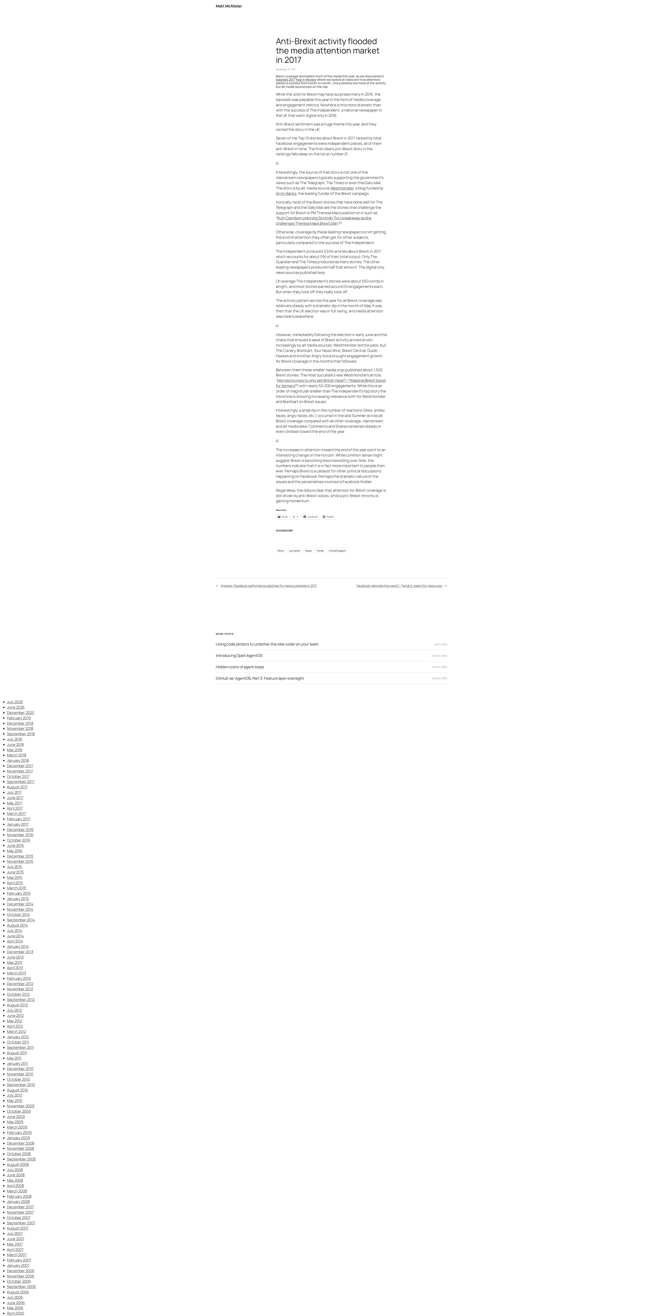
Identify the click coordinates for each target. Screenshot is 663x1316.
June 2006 (16, 1302)
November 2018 (20, 728)
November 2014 (20, 909)
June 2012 (15, 1015)
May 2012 (14, 1020)
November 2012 (20, 989)
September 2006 (21, 1286)
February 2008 (19, 1196)
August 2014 (17, 925)
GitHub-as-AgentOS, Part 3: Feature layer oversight (260, 678)
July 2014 (14, 930)
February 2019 (19, 718)
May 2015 (14, 877)
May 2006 (15, 1307)
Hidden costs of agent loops (240, 667)
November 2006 (20, 1276)
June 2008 (16, 1175)
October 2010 (18, 1079)
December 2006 (21, 1270)
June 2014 (15, 936)
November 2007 (20, 1212)
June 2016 (15, 845)
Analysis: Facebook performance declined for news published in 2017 (269, 586)
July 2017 (14, 792)
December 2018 (20, 723)
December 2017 (20, 765)
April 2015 (15, 882)
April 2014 (15, 941)
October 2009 (19, 1111)
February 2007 (19, 1260)
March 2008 (17, 1191)
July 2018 (14, 739)
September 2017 (21, 781)
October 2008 (19, 1153)
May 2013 (14, 962)
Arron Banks (286, 193)
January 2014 (18, 946)
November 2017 (20, 771)
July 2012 (14, 1010)
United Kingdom (337, 550)
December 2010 (20, 1068)
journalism (294, 550)
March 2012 (16, 1031)
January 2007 (18, 1265)
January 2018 (18, 760)
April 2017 (15, 808)
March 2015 (16, 888)
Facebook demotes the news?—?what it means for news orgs (399, 586)
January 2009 (18, 1137)
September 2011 (20, 1047)
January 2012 (18, 1037)
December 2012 (20, 983)
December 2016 (20, 829)
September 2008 (21, 1159)
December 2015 (20, 856)
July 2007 (15, 1233)
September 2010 (21, 1084)
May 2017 (14, 803)
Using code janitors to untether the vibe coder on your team (267, 644)
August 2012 (17, 1005)
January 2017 (18, 824)
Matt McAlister (229, 6)
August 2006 (18, 1292)
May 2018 (14, 749)
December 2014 (20, 904)
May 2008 (15, 1180)
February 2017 (18, 819)
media (308, 550)
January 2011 (17, 1063)
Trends (320, 550)
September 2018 (21, 733)
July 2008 (15, 1169)
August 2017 (17, 787)
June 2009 (16, 1116)
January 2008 (18, 1201)
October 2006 (19, 1281)
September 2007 (21, 1223)
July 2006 (15, 1297)
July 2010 (14, 1095)
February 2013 (19, 978)
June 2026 (16, 707)
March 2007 (17, 1254)
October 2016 (18, 840)
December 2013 (20, 951)
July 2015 (14, 866)
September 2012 (21, 999)
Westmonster (342, 188)
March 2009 (17, 1127)
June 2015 (15, 872)
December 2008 (20, 1143)
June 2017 (15, 797)
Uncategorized (284, 530)
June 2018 (15, 744)
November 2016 (20, 834)
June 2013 (15, 957)
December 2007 (20, 1207)
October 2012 (18, 994)
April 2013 (15, 967)
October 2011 (18, 1042)
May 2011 (14, 1058)
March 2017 (16, 813)
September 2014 (21, 919)
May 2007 (15, 1244)
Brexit (281, 550)
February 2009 (19, 1132)
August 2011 (17, 1052)
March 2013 (16, 973)
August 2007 (17, 1228)
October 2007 (18, 1217)
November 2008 (20, 1148)
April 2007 (15, 1249)
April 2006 (15, 1313)
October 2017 (18, 776)
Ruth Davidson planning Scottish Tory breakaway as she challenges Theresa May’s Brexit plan (324, 220)
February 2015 (19, 893)
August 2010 (17, 1090)
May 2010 (14, 1100)
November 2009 (20, 1106)
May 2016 (14, 850)
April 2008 (15, 1185)
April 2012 (15, 1026)
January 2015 (18, 898)
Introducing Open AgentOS (239, 655)
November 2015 (20, 861)
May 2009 (15, 1121)
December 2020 (20, 712)
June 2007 (15, 1238)
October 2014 (18, 914)
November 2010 (20, 1074)
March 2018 (16, 755)
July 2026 (15, 702)
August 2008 (18, 1164)
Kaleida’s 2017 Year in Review (296, 79)
